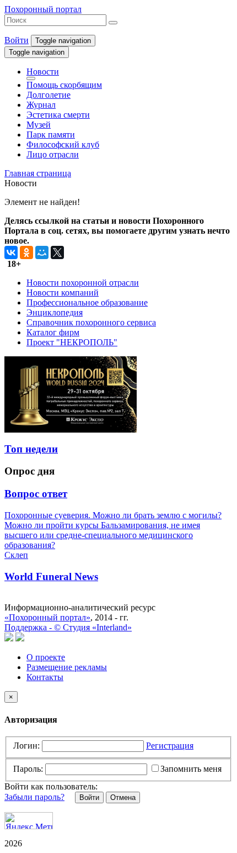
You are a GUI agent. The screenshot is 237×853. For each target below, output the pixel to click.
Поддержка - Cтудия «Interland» (68, 627)
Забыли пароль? (34, 797)
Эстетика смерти (58, 114)
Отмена (123, 797)
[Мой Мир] (42, 252)
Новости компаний (62, 292)
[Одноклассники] (26, 252)
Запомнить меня (191, 768)
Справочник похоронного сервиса (91, 322)
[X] (57, 252)
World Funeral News (51, 576)
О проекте (45, 657)
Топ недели (31, 449)
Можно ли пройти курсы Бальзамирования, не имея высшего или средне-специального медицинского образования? (102, 535)
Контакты (44, 677)
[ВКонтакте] (11, 252)
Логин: (26, 745)
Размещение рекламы (66, 667)
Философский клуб (62, 144)
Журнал (41, 104)
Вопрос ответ (35, 493)
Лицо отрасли (52, 154)
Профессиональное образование (87, 302)
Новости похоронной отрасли (82, 282)
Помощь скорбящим (64, 84)
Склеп (16, 555)
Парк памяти (50, 134)
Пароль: (28, 768)
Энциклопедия (54, 312)
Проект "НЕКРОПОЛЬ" (71, 342)
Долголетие (48, 94)
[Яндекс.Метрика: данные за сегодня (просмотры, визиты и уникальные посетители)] (28, 820)
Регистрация (169, 745)
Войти (16, 40)
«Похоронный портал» (47, 617)
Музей (38, 124)
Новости (42, 71)
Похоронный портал (43, 9)
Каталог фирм (52, 332)
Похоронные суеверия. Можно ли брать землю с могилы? (113, 515)
